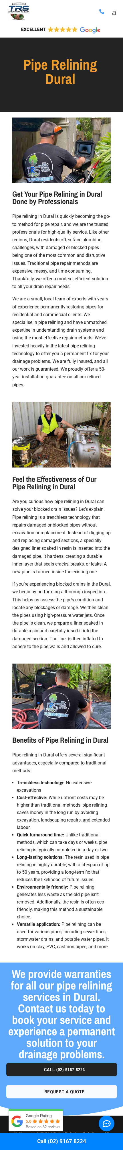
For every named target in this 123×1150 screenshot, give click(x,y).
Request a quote (64, 1091)
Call (64, 1069)
